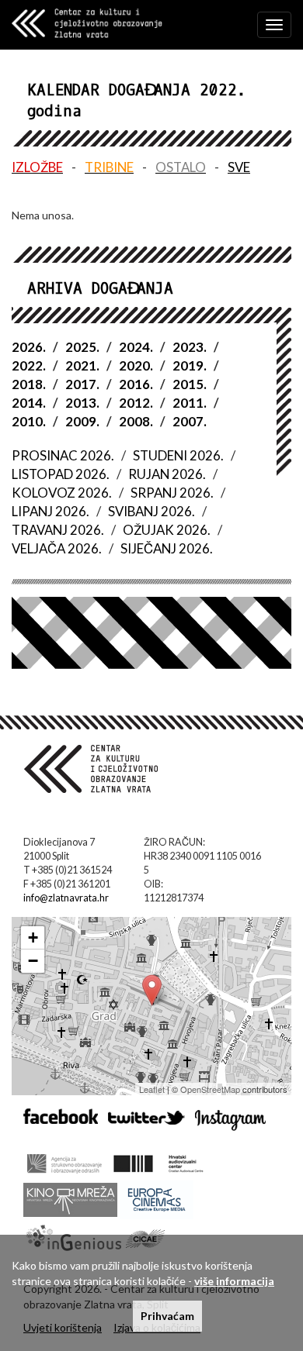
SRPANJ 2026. (172, 492)
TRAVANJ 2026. (58, 530)
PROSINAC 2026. (63, 455)
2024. (136, 347)
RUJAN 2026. (167, 474)
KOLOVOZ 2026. (62, 492)
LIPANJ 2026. (50, 511)
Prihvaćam (167, 1315)
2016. (136, 384)
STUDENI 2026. (178, 455)
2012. (136, 403)
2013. (82, 403)
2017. (82, 384)
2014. (29, 403)
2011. (189, 403)
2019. (189, 365)
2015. (189, 384)
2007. (189, 421)
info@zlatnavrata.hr (66, 898)
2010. (29, 421)
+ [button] (33, 937)
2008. (136, 421)
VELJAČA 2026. (57, 548)
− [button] (33, 960)
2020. (136, 365)
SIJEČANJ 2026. (166, 548)
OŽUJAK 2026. (167, 530)
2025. (82, 347)
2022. (29, 365)
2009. (82, 421)
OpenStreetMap (210, 1089)
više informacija (234, 1280)
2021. (82, 365)
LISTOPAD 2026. (61, 474)
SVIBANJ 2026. (151, 511)
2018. (29, 384)
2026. (29, 347)
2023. (189, 347)
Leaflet (152, 1089)
